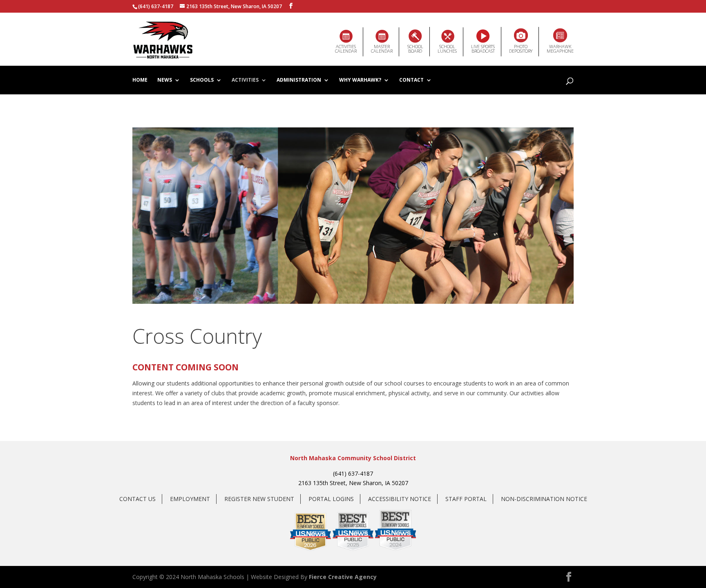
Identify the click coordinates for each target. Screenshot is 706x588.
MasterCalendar (382, 48)
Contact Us (137, 499)
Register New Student (259, 499)
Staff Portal (466, 499)
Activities (245, 80)
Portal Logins (331, 499)
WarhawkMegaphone (560, 48)
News (164, 80)
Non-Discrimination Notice (544, 499)
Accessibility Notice (399, 499)
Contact (411, 80)
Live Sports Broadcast (483, 48)
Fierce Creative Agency (343, 577)
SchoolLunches (447, 48)
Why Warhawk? (360, 80)
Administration (299, 80)
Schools (202, 80)
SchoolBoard (415, 48)
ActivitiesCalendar (346, 48)
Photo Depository (520, 48)
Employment (190, 499)
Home (139, 80)
